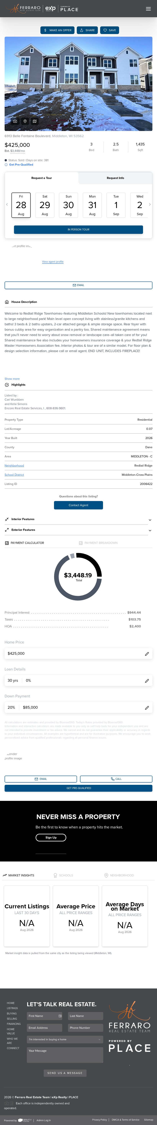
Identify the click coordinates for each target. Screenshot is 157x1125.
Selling (12, 1018)
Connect (13, 1048)
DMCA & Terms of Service (125, 1119)
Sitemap (148, 1119)
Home (11, 1003)
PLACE (73, 1097)
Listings (12, 1008)
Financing (14, 1024)
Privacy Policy (99, 1119)
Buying (12, 1013)
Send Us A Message (65, 1073)
